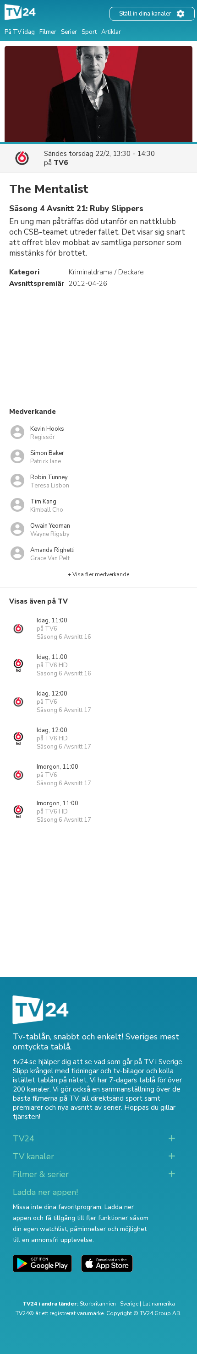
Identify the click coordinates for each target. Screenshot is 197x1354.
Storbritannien (98, 1303)
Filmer (47, 32)
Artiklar (111, 32)
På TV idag (20, 32)
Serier (69, 32)
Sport (89, 32)
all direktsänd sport (112, 1098)
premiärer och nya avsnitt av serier (67, 1107)
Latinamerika (158, 1303)
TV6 (61, 162)
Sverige (129, 1303)
